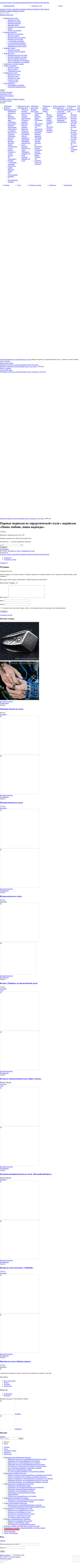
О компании (8, 1394)
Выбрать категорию (6, 15)
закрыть (2, 1436)
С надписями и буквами (16, 41)
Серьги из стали (13, 80)
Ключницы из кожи (14, 21)
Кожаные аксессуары (11, 18)
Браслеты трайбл (13, 36)
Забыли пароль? (5, 1555)
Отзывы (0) (7, 558)
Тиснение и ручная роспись (17, 44)
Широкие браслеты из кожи (17, 46)
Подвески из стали (14, 78)
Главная (2, 359)
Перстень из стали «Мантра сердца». (15, 1361)
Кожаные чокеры (9, 48)
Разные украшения (10, 66)
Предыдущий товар (6, 363)
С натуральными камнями (16, 43)
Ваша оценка (5, 583)
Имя (2, 601)
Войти (2, 1551)
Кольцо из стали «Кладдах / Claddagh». (17, 1268)
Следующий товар (6, 370)
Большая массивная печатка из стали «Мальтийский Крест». (26, 1174)
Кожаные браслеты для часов (17, 55)
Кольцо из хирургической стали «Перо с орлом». (21, 1079)
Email (2, 604)
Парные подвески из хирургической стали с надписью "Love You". (22, 518)
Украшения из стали (10, 73)
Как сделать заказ (10, 1381)
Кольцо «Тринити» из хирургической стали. (19, 983)
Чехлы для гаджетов (14, 30)
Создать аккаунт (15, 1557)
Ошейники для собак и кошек (14, 64)
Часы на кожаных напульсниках (18, 60)
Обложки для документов (16, 27)
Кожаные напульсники (15, 39)
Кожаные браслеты (10, 32)
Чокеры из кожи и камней (16, 51)
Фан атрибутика (9, 83)
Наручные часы (9, 53)
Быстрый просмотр (6, 701)
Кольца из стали (13, 76)
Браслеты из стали (14, 74)
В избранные (4, 549)
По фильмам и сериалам (16, 85)
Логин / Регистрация (11, 1533)
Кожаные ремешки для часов (17, 57)
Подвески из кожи (14, 50)
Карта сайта (8, 1386)
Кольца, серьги (13, 69)
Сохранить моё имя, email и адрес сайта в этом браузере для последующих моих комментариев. (34, 608)
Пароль (3, 1548)
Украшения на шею (14, 71)
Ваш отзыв (4, 597)
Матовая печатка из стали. (11, 802)
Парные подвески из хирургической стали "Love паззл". (19, 366)
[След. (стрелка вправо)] (3, 1562)
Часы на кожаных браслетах (17, 58)
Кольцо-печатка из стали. (11, 896)
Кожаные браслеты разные (17, 37)
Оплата (6, 1382)
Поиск (2, 90)
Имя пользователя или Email (10, 1544)
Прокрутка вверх (5, 1558)
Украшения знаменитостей (17, 87)
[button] (3, 714)
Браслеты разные (13, 67)
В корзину (4, 547)
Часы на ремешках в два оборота (19, 62)
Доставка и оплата (10, 559)
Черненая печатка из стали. (12, 709)
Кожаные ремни (13, 25)
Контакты (7, 1395)
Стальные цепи (13, 81)
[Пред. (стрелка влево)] (1, 1562)
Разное (10, 29)
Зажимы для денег (14, 20)
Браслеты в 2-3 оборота (15, 34)
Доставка (7, 1384)
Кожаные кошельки (14, 23)
